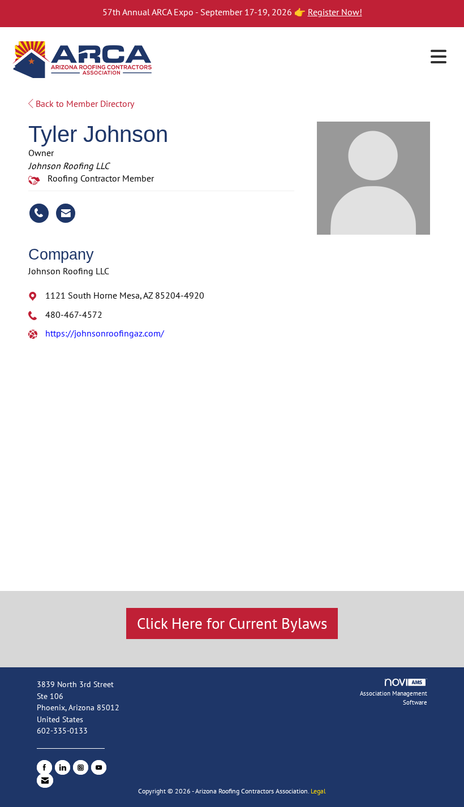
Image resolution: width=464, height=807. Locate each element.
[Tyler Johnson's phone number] (39, 213)
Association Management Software (393, 697)
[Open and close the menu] (304, 57)
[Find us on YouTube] (98, 767)
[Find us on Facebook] (44, 767)
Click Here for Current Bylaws (232, 623)
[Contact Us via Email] (45, 780)
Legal (318, 791)
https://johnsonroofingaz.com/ (104, 333)
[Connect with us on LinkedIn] (62, 767)
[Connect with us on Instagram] (80, 767)
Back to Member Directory (83, 103)
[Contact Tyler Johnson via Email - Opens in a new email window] (65, 213)
